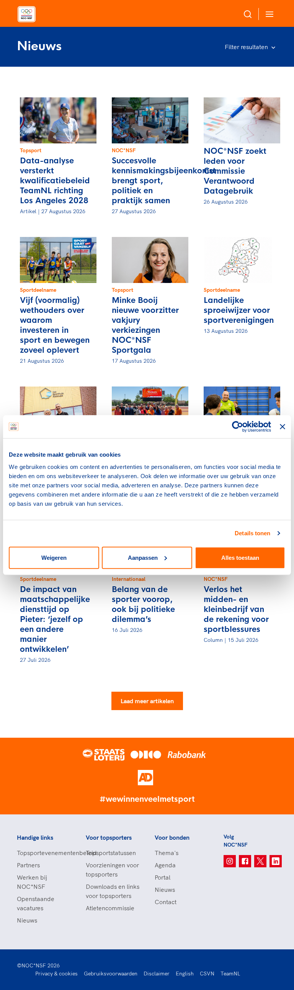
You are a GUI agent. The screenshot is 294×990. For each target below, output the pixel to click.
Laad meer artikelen (147, 701)
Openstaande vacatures (35, 903)
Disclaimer (157, 973)
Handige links (35, 837)
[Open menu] (268, 14)
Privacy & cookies (56, 973)
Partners (28, 865)
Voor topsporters (109, 837)
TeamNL (230, 973)
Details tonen (252, 533)
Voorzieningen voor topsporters (112, 869)
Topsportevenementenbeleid (43, 853)
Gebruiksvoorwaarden (110, 973)
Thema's (166, 853)
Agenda (165, 865)
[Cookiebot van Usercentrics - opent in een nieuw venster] (237, 427)
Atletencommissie (110, 908)
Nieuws (27, 920)
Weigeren (54, 557)
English (185, 973)
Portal (162, 877)
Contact (165, 902)
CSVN (207, 973)
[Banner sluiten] (282, 426)
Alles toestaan (240, 557)
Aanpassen (143, 557)
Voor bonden (172, 837)
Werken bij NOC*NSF (32, 881)
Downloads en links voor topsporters (112, 891)
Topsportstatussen (111, 853)
